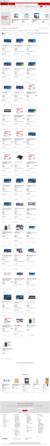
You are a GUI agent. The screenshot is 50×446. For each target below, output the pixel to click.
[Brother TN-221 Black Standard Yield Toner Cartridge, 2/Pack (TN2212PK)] (20, 40)
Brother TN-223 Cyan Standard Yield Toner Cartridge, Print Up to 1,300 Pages (7, 209)
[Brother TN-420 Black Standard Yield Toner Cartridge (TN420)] (32, 180)
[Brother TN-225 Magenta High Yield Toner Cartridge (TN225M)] (20, 87)
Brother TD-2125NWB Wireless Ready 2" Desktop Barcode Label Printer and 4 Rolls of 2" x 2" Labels (7, 233)
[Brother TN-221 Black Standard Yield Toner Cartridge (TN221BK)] (7, 40)
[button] (37, 4)
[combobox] (26, 4)
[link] (8, 0)
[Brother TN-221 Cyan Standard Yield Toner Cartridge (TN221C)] (32, 40)
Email (18, 407)
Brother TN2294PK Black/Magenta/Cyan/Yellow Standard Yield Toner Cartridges (32, 233)
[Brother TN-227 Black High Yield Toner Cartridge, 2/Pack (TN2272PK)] (7, 180)
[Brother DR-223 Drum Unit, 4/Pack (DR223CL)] (20, 250)
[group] (6, 385)
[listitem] (16, 19)
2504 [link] (17, 48)
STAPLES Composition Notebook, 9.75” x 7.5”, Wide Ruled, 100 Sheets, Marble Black (26, 384)
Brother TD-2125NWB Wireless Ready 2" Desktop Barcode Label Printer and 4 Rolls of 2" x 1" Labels (7, 349)
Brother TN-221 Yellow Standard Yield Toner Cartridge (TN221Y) (19, 69)
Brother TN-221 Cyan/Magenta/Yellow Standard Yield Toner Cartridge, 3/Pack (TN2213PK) (31, 69)
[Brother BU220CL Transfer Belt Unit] (20, 157)
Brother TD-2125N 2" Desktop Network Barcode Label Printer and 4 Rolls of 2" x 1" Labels (32, 326)
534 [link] (29, 235)
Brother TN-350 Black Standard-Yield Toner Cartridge (19, 209)
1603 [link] (29, 305)
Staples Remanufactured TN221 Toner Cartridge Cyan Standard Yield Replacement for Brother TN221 (32, 93)
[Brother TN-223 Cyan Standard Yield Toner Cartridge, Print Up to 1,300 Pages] (7, 204)
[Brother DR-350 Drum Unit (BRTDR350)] (32, 297)
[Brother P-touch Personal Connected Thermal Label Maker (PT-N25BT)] (26, 16)
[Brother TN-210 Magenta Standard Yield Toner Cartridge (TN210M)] (20, 320)
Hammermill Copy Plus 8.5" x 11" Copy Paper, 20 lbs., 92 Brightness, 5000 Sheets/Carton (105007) (6, 385)
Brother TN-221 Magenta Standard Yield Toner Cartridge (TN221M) (7, 69)
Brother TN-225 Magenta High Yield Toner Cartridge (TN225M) (19, 92)
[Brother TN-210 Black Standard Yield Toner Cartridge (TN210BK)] (20, 227)
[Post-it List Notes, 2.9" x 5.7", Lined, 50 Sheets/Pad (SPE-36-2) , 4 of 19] (37, 381)
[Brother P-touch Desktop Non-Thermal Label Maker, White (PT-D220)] (47, 16)
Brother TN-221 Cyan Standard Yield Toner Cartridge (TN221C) (32, 45)
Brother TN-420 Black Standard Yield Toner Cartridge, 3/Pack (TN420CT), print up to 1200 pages (32, 209)
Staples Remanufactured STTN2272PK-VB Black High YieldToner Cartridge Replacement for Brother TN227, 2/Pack (7, 279)
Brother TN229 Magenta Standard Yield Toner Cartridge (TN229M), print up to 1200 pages (19, 279)
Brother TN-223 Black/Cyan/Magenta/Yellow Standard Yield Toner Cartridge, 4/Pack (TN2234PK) (19, 186)
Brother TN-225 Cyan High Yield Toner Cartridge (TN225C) (6, 92)
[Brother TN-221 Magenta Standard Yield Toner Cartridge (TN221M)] (7, 64)
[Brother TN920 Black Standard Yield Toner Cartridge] (7, 297)
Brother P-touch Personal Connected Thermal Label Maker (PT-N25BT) (25, 19)
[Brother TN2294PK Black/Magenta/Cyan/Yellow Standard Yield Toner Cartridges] (32, 227)
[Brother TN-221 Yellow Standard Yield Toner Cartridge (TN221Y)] (20, 64)
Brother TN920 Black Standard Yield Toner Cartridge (7, 302)
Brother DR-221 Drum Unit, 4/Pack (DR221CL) (6, 115)
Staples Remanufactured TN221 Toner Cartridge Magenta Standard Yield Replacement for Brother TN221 (18, 116)
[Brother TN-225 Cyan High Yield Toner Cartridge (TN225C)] (7, 87)
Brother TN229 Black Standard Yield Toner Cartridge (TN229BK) (31, 255)
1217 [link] (17, 235)
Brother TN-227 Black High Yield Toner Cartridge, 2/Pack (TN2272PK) (6, 185)
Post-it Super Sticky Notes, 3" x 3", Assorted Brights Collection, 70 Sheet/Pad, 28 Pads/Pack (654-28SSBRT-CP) (16, 385)
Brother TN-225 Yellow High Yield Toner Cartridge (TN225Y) (31, 115)
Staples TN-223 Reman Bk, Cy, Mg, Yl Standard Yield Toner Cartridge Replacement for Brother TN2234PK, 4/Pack (7, 326)
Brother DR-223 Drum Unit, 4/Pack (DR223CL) (18, 255)
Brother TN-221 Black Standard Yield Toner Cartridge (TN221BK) (7, 45)
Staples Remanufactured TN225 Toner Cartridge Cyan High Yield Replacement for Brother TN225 (7, 139)
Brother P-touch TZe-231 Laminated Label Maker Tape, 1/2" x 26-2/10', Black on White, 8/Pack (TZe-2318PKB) (36, 20)
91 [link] (29, 95)
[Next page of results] (30, 365)
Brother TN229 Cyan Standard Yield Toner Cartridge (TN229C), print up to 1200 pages (32, 279)
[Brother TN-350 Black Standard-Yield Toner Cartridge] (20, 204)
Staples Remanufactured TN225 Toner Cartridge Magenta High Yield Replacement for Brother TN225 (19, 139)
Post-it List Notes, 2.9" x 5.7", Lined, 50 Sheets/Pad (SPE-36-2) (36, 384)
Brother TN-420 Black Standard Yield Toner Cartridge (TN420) (32, 185)
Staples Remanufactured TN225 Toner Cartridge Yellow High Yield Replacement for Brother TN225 (32, 163)
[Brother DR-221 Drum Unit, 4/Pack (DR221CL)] (7, 110)
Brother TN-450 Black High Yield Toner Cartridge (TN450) (18, 302)
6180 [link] (29, 188)
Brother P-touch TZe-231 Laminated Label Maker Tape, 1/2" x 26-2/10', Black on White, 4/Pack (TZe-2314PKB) (16, 20)
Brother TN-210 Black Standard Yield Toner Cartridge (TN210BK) (19, 232)
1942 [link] (17, 188)
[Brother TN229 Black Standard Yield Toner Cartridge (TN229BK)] (32, 250)
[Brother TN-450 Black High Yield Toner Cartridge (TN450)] (20, 297)
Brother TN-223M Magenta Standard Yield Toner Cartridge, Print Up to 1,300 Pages (7, 255)
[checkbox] (19, 30)
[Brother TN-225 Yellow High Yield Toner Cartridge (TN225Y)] (32, 110)
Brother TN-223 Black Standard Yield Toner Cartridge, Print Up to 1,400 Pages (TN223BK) (32, 139)
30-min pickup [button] (4, 99)
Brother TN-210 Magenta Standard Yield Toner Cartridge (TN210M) (19, 325)
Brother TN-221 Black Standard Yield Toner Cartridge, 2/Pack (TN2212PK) (19, 45)
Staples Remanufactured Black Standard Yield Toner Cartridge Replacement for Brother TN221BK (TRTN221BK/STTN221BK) (7, 163)
